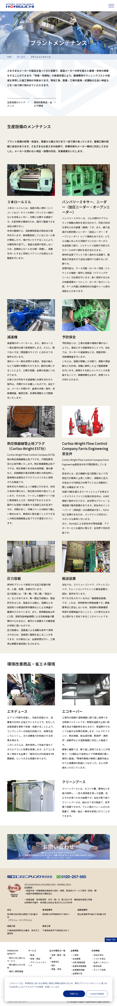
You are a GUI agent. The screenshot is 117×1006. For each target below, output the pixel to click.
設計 (53, 965)
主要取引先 (77, 973)
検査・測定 (56, 969)
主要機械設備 (78, 969)
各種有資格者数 (79, 966)
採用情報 (96, 950)
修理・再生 (35, 958)
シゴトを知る (100, 958)
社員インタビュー (102, 962)
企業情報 (74, 950)
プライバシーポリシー (89, 983)
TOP (9, 56)
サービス (21, 56)
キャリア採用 (100, 969)
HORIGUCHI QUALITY (12, 952)
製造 (32, 955)
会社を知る (99, 955)
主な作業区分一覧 (57, 950)
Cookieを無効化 (97, 993)
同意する (74, 993)
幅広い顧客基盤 (16, 971)
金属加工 (55, 961)
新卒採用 (98, 966)
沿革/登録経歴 (78, 962)
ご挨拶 (75, 955)
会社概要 (76, 958)
